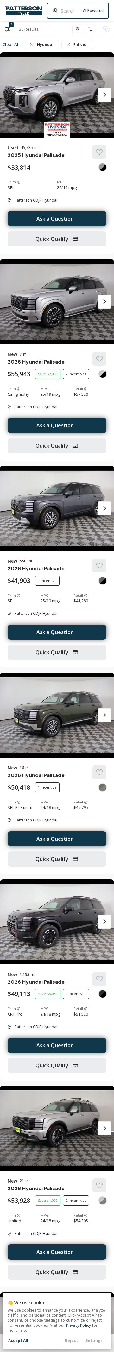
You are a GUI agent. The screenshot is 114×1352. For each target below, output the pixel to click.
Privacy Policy (78, 1325)
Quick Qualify (52, 238)
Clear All (11, 44)
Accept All (18, 1340)
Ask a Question (55, 218)
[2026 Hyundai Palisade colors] (102, 374)
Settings (94, 1340)
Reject (71, 1340)
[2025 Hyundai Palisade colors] (102, 167)
